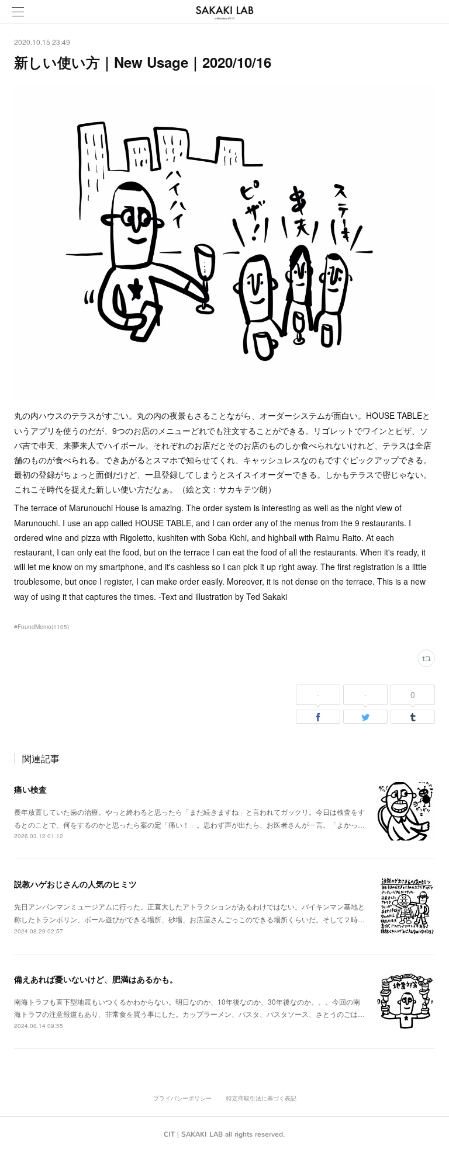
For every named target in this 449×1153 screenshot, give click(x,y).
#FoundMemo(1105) (41, 627)
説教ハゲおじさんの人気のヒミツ (75, 884)
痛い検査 (30, 789)
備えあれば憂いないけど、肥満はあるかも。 (96, 979)
